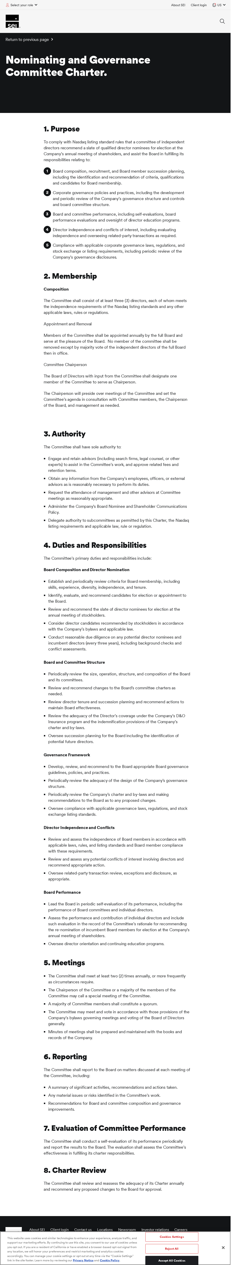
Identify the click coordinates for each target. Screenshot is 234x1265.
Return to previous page (27, 39)
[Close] (223, 1248)
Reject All (171, 1248)
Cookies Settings (172, 1237)
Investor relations (155, 1230)
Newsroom (127, 1230)
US (219, 5)
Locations (105, 1230)
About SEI (178, 5)
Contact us (83, 1230)
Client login (199, 5)
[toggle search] (222, 21)
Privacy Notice (83, 1260)
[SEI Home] (13, 21)
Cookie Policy (110, 1260)
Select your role (22, 5)
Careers (180, 1230)
